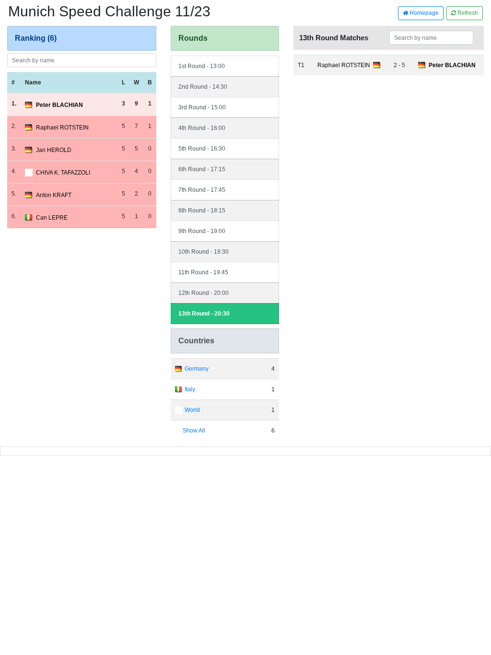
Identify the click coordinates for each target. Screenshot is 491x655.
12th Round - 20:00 (203, 293)
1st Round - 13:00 (201, 66)
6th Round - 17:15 (201, 169)
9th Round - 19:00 (201, 231)
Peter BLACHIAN (59, 105)
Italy (190, 389)
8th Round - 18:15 (201, 210)
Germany (197, 368)
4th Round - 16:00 (201, 128)
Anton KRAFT (53, 195)
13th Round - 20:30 (204, 313)
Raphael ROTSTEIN (62, 127)
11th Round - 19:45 (203, 272)
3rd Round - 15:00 (202, 107)
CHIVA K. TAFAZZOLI (63, 172)
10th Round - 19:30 (203, 251)
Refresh (467, 13)
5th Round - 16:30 (201, 148)
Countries (196, 341)
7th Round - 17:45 (201, 190)
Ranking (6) (36, 38)
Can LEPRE (52, 217)
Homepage (423, 13)
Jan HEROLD (53, 150)
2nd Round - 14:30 (202, 86)
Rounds (193, 38)
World (192, 410)
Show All (194, 430)
